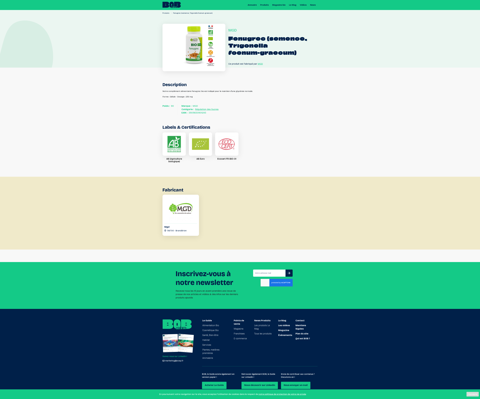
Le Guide (207, 320)
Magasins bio (279, 5)
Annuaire (252, 5)
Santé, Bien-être (210, 335)
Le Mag (292, 5)
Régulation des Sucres (206, 109)
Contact (300, 320)
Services (206, 345)
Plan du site (302, 333)
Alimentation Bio (210, 325)
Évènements (285, 335)
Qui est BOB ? (303, 338)
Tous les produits (263, 333)
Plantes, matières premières (211, 351)
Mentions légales (301, 327)
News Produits (262, 320)
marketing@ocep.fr (174, 361)
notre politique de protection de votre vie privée (282, 394)
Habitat (206, 340)
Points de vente (239, 322)
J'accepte (472, 394)
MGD (260, 63)
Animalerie (207, 358)
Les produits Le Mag (262, 327)
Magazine (283, 330)
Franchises (239, 333)
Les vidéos (284, 325)
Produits (264, 5)
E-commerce (240, 338)
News (313, 5)
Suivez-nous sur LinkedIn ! (174, 356)
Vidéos (303, 5)
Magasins (238, 328)
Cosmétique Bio (210, 330)
